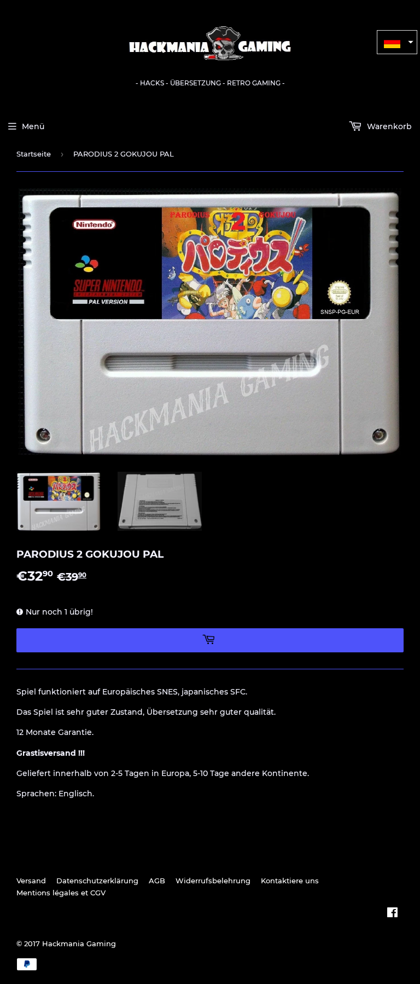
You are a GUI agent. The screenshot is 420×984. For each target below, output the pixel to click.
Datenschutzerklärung (97, 880)
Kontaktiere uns (290, 880)
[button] (397, 42)
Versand (31, 880)
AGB (157, 880)
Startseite (33, 153)
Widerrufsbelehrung (213, 880)
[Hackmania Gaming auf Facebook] (392, 914)
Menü (33, 126)
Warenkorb (388, 126)
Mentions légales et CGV (61, 892)
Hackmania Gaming (79, 943)
